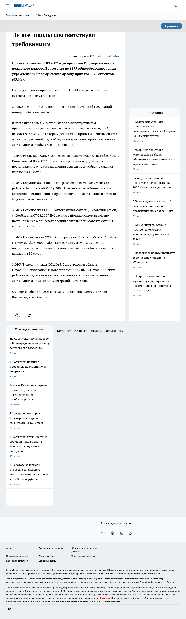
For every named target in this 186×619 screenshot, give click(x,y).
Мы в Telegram (46, 15)
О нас (9, 548)
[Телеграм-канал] (121, 533)
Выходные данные (48, 560)
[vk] (17, 315)
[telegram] (30, 315)
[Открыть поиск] (176, 5)
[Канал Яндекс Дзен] (130, 533)
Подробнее (172, 582)
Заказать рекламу (17, 15)
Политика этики (47, 556)
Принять (171, 26)
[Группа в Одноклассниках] (112, 533)
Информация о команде (18, 556)
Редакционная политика (51, 548)
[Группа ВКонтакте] (103, 533)
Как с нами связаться (17, 560)
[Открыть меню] (7, 5)
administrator (109, 56)
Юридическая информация (85, 556)
